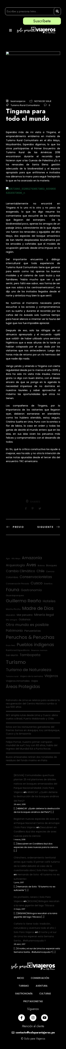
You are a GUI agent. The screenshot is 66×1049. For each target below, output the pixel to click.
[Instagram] (33, 1017)
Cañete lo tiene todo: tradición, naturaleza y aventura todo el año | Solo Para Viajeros (35, 928)
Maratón (10, 615)
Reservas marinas (39, 650)
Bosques (51, 565)
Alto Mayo (16, 558)
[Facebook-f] (21, 1017)
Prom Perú (10, 645)
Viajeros (51, 675)
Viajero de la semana (31, 676)
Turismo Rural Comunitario (25, 105)
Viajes (34, 681)
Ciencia (50, 571)
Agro (8, 558)
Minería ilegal (44, 615)
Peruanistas (32, 631)
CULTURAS (45, 993)
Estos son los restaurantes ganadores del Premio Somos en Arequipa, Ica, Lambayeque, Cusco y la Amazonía (33, 730)
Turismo (16, 662)
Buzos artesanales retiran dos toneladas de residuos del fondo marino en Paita (31, 758)
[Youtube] (44, 1017)
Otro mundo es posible (27, 624)
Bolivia (41, 565)
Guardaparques (15, 595)
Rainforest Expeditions (18, 650)
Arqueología (15, 565)
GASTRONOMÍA (23, 993)
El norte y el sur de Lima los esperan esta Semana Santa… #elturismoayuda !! (35, 936)
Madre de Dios (38, 608)
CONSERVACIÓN (40, 978)
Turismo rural (12, 676)
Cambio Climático (20, 571)
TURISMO (24, 985)
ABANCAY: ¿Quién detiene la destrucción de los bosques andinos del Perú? (36, 796)
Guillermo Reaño (23, 601)
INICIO (20, 978)
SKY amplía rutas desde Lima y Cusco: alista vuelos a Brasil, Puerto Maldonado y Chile (32, 717)
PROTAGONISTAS (33, 1001)
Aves (31, 565)
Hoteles (49, 601)
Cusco (36, 583)
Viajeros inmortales (18, 681)
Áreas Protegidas (23, 686)
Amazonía (32, 558)
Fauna (12, 590)
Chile (41, 571)
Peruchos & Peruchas (30, 637)
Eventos (48, 583)
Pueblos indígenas (35, 645)
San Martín (12, 655)
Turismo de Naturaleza (28, 669)
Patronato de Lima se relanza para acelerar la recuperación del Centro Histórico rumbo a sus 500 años (33, 703)
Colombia (12, 577)
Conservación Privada (17, 583)
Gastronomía (31, 590)
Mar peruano (25, 615)
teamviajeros (18, 101)
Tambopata (30, 654)
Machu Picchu (13, 609)
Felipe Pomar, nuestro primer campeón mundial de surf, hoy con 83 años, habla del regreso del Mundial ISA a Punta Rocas (31, 745)
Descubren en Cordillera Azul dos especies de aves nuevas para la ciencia (35, 831)
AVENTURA (41, 985)
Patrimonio (14, 630)
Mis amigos (11, 619)
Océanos (24, 619)
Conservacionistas (36, 576)
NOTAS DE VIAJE (42, 101)
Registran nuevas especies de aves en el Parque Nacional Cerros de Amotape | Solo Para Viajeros (37, 823)
